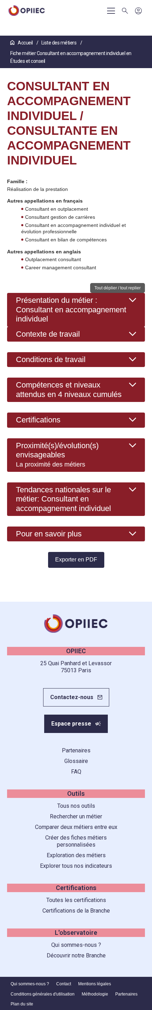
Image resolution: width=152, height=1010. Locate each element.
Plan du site (22, 1004)
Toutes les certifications (76, 900)
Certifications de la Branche (76, 910)
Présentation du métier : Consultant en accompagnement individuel (71, 309)
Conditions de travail (51, 359)
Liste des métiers (59, 43)
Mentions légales (94, 983)
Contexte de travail (48, 334)
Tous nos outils (76, 805)
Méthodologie (95, 994)
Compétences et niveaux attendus (69, 389)
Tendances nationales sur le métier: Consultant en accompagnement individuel (63, 499)
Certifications (38, 419)
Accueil (25, 43)
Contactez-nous (71, 697)
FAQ (76, 771)
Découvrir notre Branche (76, 955)
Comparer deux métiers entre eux (76, 827)
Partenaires (76, 750)
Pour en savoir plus (49, 533)
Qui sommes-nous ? (76, 945)
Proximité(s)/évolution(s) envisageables (57, 454)
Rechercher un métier (76, 816)
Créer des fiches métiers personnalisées (76, 841)
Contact (63, 983)
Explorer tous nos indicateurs (76, 865)
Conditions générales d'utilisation (43, 994)
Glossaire (76, 761)
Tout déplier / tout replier (117, 287)
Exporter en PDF (76, 560)
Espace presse (71, 723)
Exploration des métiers (76, 855)
